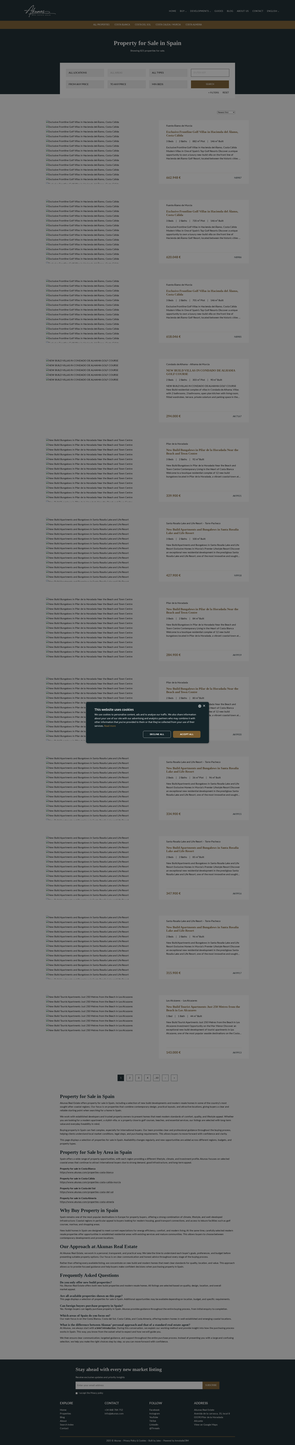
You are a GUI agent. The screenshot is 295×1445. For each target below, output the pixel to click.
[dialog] (147, 722)
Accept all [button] (186, 734)
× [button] (204, 706)
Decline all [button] (157, 734)
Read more (110, 725)
